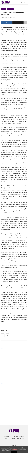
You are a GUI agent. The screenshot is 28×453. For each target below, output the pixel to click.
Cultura (15, 441)
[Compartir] (6, 22)
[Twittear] (18, 22)
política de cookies (15, 449)
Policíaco (20, 439)
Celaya (6, 437)
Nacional (10, 9)
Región (6, 439)
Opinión (21, 441)
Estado (4, 9)
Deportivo (7, 441)
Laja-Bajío (14, 437)
